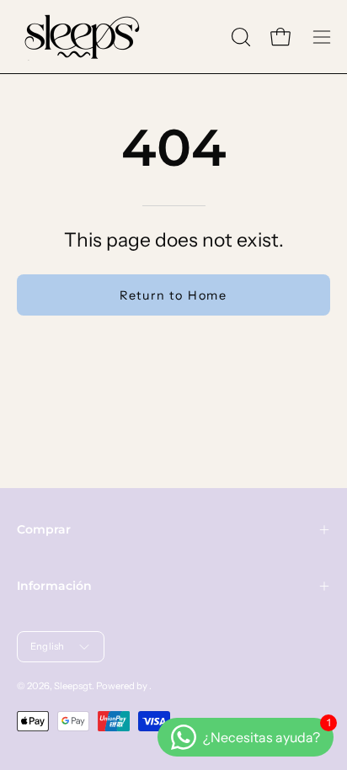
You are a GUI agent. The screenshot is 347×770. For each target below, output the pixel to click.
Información (54, 585)
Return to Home (173, 295)
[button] (239, 37)
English (47, 646)
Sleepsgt (73, 686)
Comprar (44, 529)
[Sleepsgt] (80, 37)
